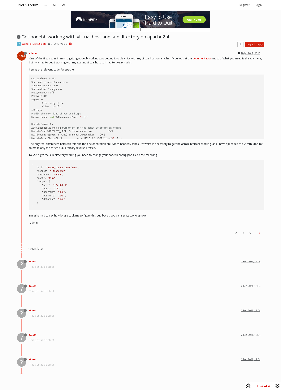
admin (33, 53)
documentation (202, 58)
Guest (33, 261)
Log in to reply (255, 44)
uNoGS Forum (27, 5)
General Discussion (34, 43)
